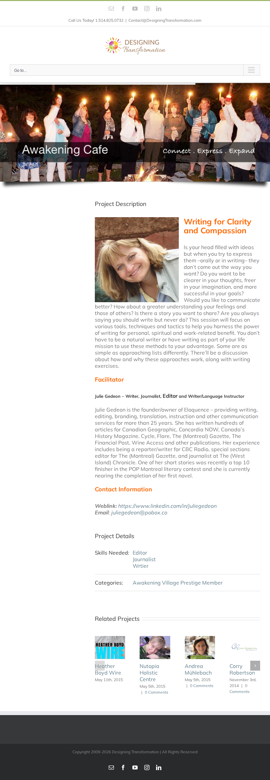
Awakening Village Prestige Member (178, 582)
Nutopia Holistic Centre (115, 672)
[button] (100, 666)
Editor (140, 552)
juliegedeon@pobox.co (139, 512)
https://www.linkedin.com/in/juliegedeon (167, 506)
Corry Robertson (208, 669)
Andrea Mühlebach (163, 669)
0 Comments (122, 692)
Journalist (144, 559)
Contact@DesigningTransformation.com (165, 20)
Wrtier (140, 566)
